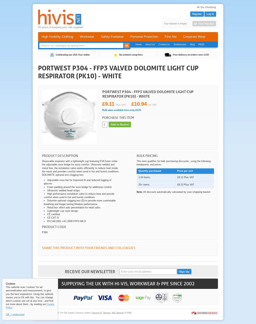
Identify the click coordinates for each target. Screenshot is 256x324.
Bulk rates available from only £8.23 (121, 110)
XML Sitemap (118, 313)
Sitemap (106, 313)
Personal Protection (144, 36)
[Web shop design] (205, 312)
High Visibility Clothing (57, 36)
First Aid (170, 36)
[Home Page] (59, 17)
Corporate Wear (194, 36)
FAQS (201, 44)
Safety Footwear (112, 36)
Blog (192, 44)
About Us (150, 44)
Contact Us (164, 44)
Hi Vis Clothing (206, 7)
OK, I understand (15, 314)
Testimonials (180, 44)
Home (138, 44)
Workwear (87, 36)
